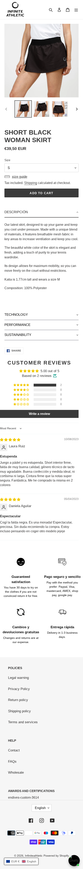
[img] (10, 440)
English (40, 808)
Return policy (18, 700)
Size (7, 160)
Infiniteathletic (34, 855)
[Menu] (76, 9)
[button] (41, 212)
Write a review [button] (39, 414)
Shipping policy (19, 711)
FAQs (12, 761)
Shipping (30, 183)
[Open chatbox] (74, 860)
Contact (14, 750)
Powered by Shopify (56, 855)
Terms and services (23, 722)
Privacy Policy (19, 689)
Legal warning (18, 678)
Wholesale (16, 772)
